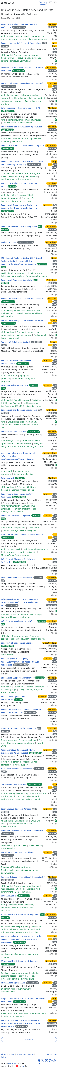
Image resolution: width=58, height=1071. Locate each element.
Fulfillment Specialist (13, 983)
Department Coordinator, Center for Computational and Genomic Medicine (19, 206)
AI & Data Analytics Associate (17, 769)
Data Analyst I (9, 896)
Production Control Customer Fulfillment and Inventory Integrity (22, 163)
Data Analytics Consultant (15, 385)
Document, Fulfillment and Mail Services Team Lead (22, 69)
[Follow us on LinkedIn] (46, 1060)
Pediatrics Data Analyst (14, 432)
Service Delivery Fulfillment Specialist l (23, 877)
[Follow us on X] (42, 1060)
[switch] (51, 2)
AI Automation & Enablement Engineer (20, 915)
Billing (12, 1054)
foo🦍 (24, 1066)
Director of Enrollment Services (18, 643)
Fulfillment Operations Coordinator (13, 698)
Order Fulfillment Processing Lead (19, 227)
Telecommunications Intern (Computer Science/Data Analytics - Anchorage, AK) (20, 602)
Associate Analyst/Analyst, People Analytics (19, 26)
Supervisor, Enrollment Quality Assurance (17, 495)
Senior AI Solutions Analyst (16, 342)
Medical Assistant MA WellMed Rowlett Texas (16, 362)
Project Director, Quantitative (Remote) (22, 83)
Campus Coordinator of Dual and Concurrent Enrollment (23, 1000)
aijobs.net (12, 1063)
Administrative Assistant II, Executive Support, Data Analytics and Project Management (21, 939)
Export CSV (5, 18)
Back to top (52, 1054)
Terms (31, 1054)
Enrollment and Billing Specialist (19, 410)
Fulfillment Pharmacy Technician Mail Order (18, 560)
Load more (29, 1039)
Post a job (21, 1054)
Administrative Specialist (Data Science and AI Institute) (18, 751)
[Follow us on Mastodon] (39, 1060)
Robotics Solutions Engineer (16, 516)
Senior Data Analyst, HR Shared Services (22, 320)
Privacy (4, 1057)
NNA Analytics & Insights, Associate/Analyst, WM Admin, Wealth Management (20, 662)
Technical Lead (9, 242)
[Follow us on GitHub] (50, 1060)
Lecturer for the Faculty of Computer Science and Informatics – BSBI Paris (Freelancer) (20, 1023)
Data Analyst (8, 478)
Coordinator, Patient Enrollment (18, 852)
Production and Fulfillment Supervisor (21, 43)
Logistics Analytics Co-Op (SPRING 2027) (19, 185)
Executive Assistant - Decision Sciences (22, 299)
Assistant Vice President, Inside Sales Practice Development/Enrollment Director (18, 456)
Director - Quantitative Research (19, 728)
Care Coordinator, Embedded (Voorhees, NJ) (23, 534)
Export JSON (16, 18)
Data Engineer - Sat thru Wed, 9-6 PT (20, 108)
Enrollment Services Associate (17, 280)
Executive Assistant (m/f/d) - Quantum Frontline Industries (21, 711)
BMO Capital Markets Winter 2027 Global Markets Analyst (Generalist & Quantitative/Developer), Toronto (21, 261)
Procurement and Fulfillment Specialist (21, 127)
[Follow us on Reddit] (54, 1060)
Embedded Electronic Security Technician (22, 831)
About (4, 1054)
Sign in (42, 2)
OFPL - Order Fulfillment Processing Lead (22, 145)
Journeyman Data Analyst (14, 784)
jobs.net (7, 2)
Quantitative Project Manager (16, 809)
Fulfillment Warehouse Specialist (19, 621)
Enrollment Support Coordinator (18, 678)
